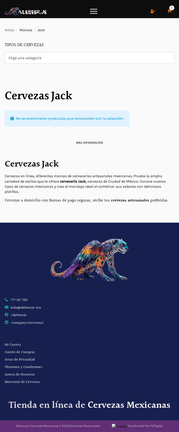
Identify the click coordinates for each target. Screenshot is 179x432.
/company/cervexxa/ (27, 323)
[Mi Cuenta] (152, 11)
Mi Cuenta (13, 345)
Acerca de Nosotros (20, 375)
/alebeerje (19, 315)
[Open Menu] (93, 11)
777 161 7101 (19, 300)
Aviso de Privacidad (20, 360)
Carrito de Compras (20, 352)
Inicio (9, 30)
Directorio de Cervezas (22, 382)
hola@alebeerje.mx (26, 307)
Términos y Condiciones (23, 367)
